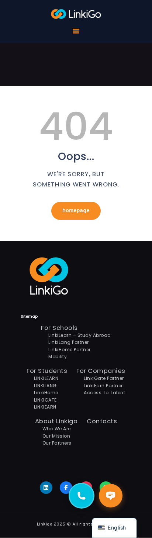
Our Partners (57, 443)
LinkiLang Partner (68, 342)
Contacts (102, 421)
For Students (47, 371)
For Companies (100, 371)
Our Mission (56, 436)
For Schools (59, 328)
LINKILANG (45, 385)
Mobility (57, 356)
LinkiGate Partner (104, 378)
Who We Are (56, 428)
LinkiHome (46, 392)
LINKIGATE (45, 400)
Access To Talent (104, 392)
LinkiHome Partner (69, 349)
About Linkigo (56, 421)
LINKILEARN (46, 378)
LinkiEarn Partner (103, 385)
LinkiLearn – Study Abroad (79, 335)
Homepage (76, 210)
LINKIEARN (45, 407)
